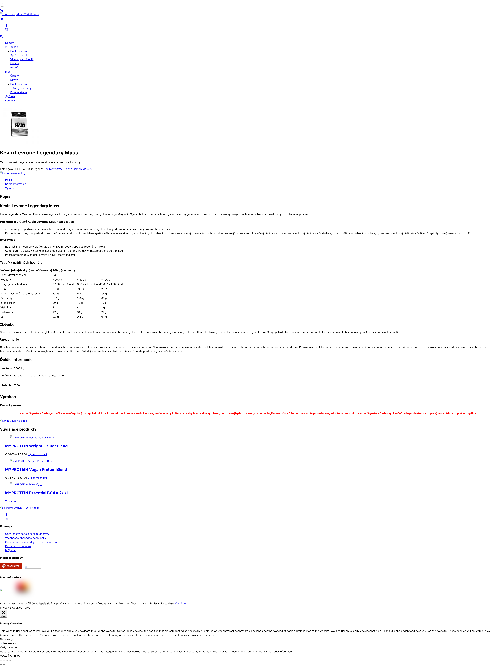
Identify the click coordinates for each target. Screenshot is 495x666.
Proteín (14, 67)
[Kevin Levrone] (13, 173)
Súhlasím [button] (154, 603)
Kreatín (14, 63)
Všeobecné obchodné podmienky (25, 538)
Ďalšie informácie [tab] (15, 184)
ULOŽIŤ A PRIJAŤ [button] (10, 655)
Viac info (10, 501)
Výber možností (37, 454)
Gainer (67, 169)
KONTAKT (11, 100)
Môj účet (10, 550)
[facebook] (6, 25)
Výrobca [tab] (10, 188)
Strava (14, 79)
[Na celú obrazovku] (4, 660)
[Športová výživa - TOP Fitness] (19, 14)
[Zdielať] (7, 660)
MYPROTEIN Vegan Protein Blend (36, 469)
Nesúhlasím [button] (168, 603)
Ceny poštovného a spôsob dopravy (27, 533)
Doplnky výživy (19, 51)
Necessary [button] (6, 639)
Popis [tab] (8, 179)
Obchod (13, 46)
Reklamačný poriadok (18, 546)
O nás (11, 96)
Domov (9, 42)
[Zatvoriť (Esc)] (10, 660)
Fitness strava (18, 92)
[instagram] (6, 29)
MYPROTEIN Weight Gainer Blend (36, 446)
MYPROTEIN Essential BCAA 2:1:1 (36, 493)
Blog (8, 71)
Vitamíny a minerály (22, 59)
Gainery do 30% (82, 169)
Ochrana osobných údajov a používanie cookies (34, 542)
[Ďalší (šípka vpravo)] (4, 664)
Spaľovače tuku (19, 55)
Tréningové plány (20, 88)
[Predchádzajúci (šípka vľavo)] (1, 664)
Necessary (9, 643)
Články (14, 75)
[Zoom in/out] (1, 660)
